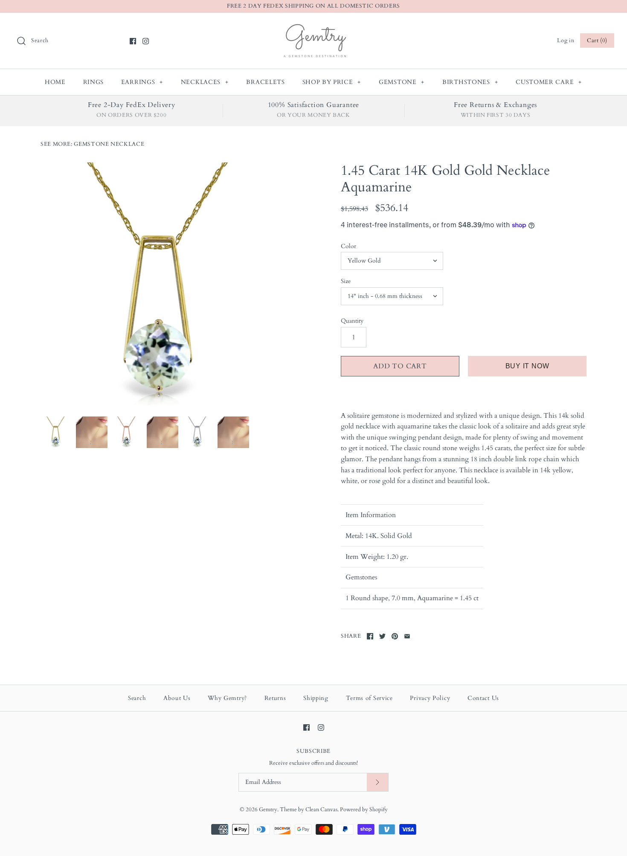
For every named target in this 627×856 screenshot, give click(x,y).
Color (348, 246)
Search (137, 698)
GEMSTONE (401, 82)
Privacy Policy (430, 698)
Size (346, 281)
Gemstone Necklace (109, 144)
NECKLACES (205, 82)
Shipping (315, 698)
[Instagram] (145, 41)
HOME (55, 82)
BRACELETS (265, 82)
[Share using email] (407, 636)
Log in (565, 40)
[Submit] (377, 782)
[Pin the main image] (395, 636)
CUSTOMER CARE (549, 82)
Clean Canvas (321, 809)
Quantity (352, 321)
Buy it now (527, 366)
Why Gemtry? (227, 698)
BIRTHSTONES (470, 82)
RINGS (93, 82)
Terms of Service (369, 698)
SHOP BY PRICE (331, 82)
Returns (275, 698)
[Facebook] (133, 41)
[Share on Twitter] (382, 636)
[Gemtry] (313, 26)
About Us (177, 698)
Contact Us (483, 698)
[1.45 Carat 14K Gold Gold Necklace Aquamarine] (163, 285)
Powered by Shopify (364, 809)
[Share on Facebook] (370, 636)
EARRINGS (142, 82)
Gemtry (268, 809)
